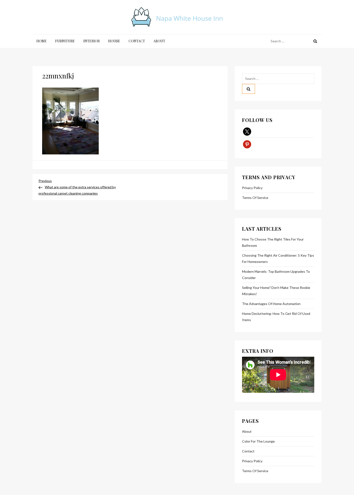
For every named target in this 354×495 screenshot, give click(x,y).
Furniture (65, 41)
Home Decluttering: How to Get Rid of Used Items (276, 316)
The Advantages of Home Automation (271, 304)
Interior (91, 41)
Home (41, 41)
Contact (137, 41)
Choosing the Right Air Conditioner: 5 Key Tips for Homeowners (278, 258)
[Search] (315, 41)
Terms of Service (255, 198)
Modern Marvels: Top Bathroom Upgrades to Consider (276, 274)
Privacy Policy (252, 188)
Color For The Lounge (258, 441)
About (159, 41)
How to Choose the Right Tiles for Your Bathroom (273, 242)
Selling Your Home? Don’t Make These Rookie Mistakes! (276, 291)
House (114, 41)
